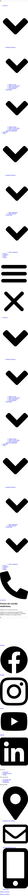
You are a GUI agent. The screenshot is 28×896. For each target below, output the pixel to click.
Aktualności (5, 254)
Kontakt (5, 257)
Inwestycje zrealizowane (11, 130)
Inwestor (5, 253)
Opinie (4, 256)
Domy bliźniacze (12, 88)
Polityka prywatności (5, 891)
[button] (14, 287)
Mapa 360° (5, 132)
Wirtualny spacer (12, 84)
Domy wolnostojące (13, 87)
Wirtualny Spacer (12, 126)
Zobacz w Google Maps (14, 85)
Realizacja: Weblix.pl (5, 894)
